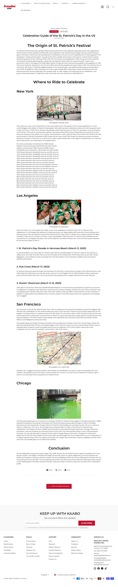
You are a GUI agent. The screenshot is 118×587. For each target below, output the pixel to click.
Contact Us (52, 559)
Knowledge (54, 31)
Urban (6, 541)
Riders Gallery (76, 550)
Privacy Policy (84, 527)
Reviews (74, 547)
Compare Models (9, 553)
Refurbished (25, 10)
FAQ (50, 541)
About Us (74, 541)
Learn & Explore (78, 3)
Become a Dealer (77, 553)
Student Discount (55, 550)
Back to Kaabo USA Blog (60, 486)
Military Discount (54, 547)
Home (53, 28)
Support (64, 3)
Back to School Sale (42, 3)
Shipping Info (30, 550)
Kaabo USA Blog (61, 28)
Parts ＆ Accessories (55, 553)
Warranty (29, 547)
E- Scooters (25, 3)
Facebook (74, 544)
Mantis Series (8, 544)
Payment (52, 544)
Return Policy (30, 544)
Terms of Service (31, 553)
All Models (7, 550)
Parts (55, 3)
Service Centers (54, 556)
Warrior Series (8, 547)
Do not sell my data (32, 556)
